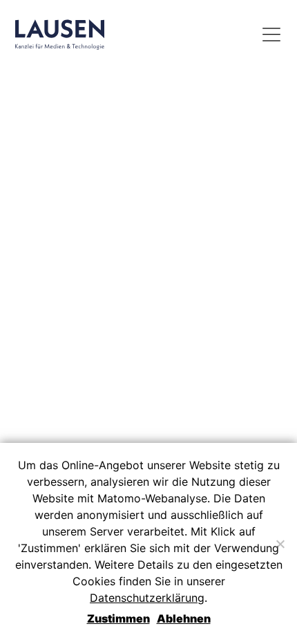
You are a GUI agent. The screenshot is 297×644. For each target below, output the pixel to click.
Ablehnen (184, 618)
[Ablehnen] (280, 544)
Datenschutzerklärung (147, 598)
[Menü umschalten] (271, 34)
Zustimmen (118, 618)
